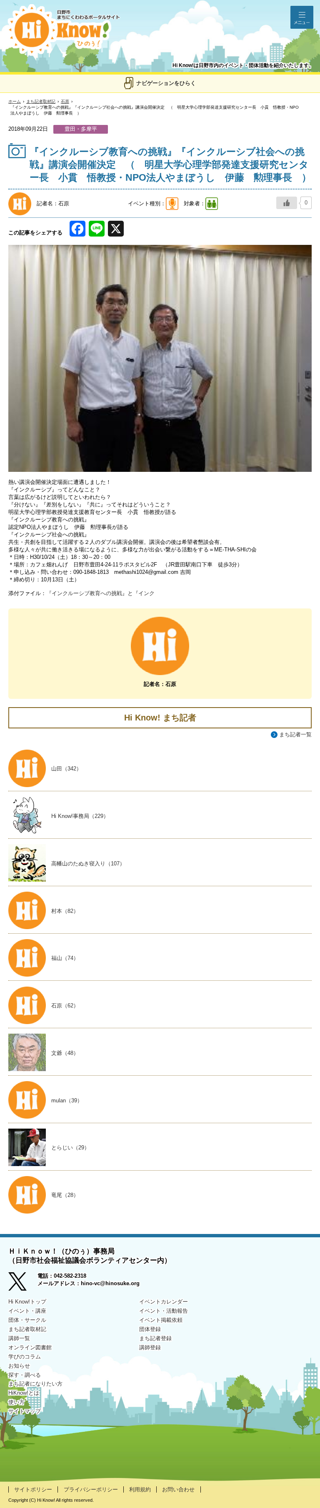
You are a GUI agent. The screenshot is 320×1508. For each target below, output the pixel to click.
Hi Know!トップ (27, 1302)
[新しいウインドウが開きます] (23, 1282)
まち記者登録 (155, 1338)
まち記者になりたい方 (35, 1384)
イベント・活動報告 (163, 1311)
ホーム (14, 101)
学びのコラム (24, 1356)
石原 (65, 101)
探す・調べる (24, 1375)
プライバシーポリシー (91, 1489)
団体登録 (150, 1329)
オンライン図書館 (30, 1347)
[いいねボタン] (286, 203)
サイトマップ (24, 1411)
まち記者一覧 (295, 734)
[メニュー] (301, 17)
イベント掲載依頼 (160, 1320)
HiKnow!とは (23, 1393)
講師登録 (150, 1347)
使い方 (16, 1402)
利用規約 (140, 1489)
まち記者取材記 (40, 101)
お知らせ (19, 1366)
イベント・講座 (27, 1311)
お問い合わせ (178, 1489)
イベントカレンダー (163, 1302)
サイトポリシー (33, 1489)
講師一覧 (19, 1338)
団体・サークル (27, 1320)
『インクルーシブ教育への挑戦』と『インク (100, 593)
